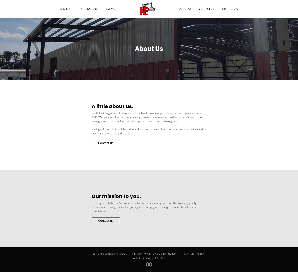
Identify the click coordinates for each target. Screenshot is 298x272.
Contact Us (206, 9)
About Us (185, 9)
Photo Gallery (87, 9)
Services (65, 9)
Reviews (110, 9)
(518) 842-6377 (229, 9)
